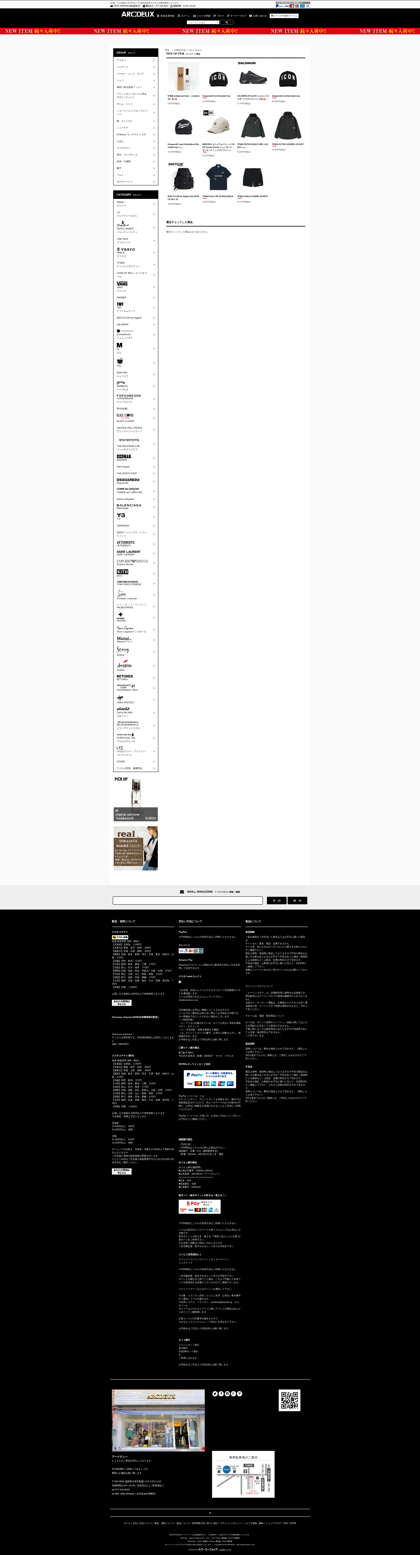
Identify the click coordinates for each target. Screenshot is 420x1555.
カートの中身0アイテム (285, 15)
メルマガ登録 (203, 15)
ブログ (220, 15)
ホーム (127, 1523)
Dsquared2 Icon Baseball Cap (216, 96)
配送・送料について (164, 1523)
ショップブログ (273, 1523)
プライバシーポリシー (231, 1523)
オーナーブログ (238, 15)
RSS (286, 1523)
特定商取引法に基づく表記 (205, 1523)
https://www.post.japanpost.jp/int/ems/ (131, 1023)
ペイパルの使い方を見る (191, 1123)
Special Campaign (210, 31)
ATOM (293, 1523)
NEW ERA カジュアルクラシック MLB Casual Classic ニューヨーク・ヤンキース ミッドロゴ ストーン (218, 147)
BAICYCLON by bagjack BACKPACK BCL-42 (183, 198)
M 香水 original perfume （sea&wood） (184, 97)
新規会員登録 (167, 16)
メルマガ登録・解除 (253, 1523)
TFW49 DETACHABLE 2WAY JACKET (252, 145)
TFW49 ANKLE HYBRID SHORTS (252, 196)
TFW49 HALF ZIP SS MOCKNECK (217, 196)
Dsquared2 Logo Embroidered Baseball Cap (183, 145)
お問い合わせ (260, 15)
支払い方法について (142, 1523)
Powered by (193, 1550)
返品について (183, 1523)
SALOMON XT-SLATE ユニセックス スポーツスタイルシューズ (253, 97)
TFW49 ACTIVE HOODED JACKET (288, 144)
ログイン (185, 16)
